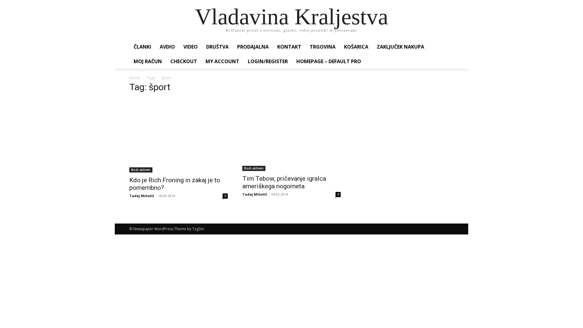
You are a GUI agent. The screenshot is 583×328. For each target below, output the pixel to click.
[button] (446, 47)
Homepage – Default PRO (328, 61)
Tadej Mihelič (141, 195)
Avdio (167, 46)
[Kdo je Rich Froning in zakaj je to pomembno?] (178, 136)
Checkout (183, 61)
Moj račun (148, 61)
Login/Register (268, 61)
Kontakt (289, 46)
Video (190, 46)
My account (222, 61)
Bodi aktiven (141, 170)
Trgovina (323, 46)
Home (134, 77)
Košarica (356, 46)
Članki (142, 46)
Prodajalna (253, 46)
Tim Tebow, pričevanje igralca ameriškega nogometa (284, 182)
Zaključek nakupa (400, 46)
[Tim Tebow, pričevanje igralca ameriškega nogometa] (291, 135)
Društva (217, 46)
